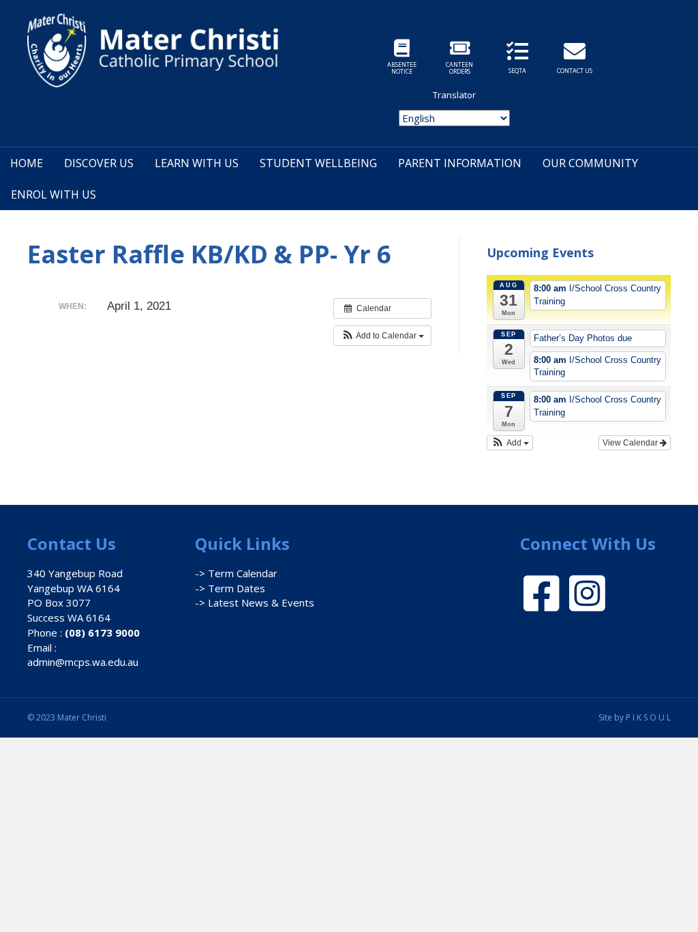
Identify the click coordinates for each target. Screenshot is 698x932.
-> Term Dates (230, 588)
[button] (382, 335)
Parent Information (459, 163)
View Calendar (631, 443)
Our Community (590, 163)
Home (26, 163)
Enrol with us (53, 194)
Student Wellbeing (318, 163)
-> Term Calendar (236, 573)
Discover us (99, 163)
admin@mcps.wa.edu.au (82, 662)
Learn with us (197, 163)
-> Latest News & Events (254, 602)
